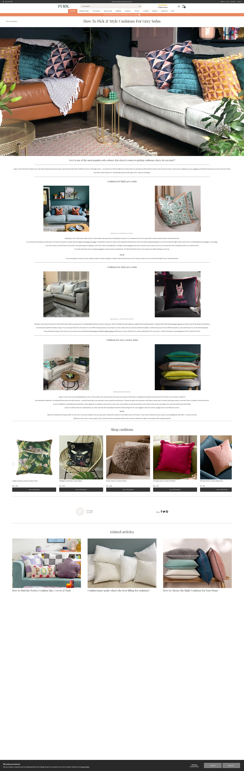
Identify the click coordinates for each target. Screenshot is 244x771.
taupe (94, 242)
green (88, 242)
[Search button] (140, 6)
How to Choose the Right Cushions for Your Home (190, 590)
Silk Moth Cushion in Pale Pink (126, 233)
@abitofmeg (116, 391)
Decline (231, 765)
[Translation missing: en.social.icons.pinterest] (167, 512)
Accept (212, 765)
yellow (130, 245)
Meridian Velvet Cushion (125, 391)
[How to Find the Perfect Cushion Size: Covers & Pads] (46, 563)
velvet (175, 324)
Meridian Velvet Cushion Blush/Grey (211, 481)
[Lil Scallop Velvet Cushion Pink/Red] (175, 457)
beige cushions (109, 331)
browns (95, 331)
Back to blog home (12, 21)
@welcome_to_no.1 (115, 233)
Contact (239, 1)
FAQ (227, 1)
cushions (195, 169)
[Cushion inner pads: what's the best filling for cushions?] (122, 563)
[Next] (230, 464)
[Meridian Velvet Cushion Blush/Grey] (222, 457)
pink (80, 242)
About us (223, 1)
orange (100, 249)
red (95, 249)
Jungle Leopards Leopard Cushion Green (25, 481)
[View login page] (179, 7)
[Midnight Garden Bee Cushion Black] (81, 457)
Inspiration (233, 1)
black (206, 242)
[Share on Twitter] (164, 512)
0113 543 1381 (9, 1)
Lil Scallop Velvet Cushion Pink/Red (164, 481)
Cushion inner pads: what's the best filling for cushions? (119, 590)
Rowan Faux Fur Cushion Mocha (116, 481)
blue (216, 242)
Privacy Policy (84, 767)
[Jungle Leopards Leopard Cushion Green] (34, 457)
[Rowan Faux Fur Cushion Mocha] (128, 457)
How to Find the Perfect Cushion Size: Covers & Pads (41, 590)
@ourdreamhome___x (115, 318)
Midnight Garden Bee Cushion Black (70, 481)
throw (180, 331)
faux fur (179, 324)
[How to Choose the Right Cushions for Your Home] (197, 563)
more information (34, 489)
